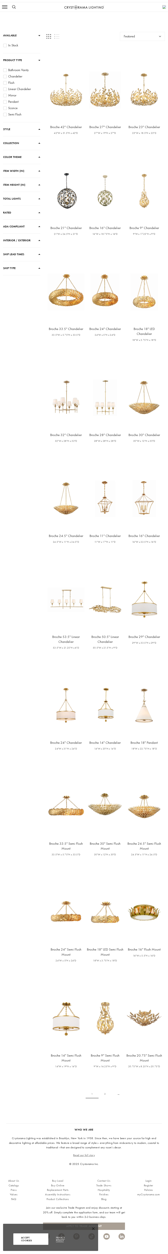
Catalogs (14, 1185)
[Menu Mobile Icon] (4, 7)
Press (14, 1190)
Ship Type (9, 268)
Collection (11, 143)
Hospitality (104, 1190)
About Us (13, 1180)
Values (14, 1194)
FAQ (13, 1199)
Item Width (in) (13, 171)
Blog (103, 1199)
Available (10, 35)
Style (6, 129)
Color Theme (12, 157)
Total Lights (12, 198)
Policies (148, 1190)
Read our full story (84, 1155)
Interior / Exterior (17, 240)
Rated (7, 212)
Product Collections (58, 1199)
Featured (129, 36)
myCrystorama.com (148, 1194)
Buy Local (57, 1180)
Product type (12, 60)
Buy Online (57, 1185)
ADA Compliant (14, 226)
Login (148, 1180)
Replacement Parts (57, 1190)
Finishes (104, 1194)
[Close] (93, 1229)
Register (148, 1185)
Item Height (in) (14, 185)
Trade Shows (103, 1185)
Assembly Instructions (57, 1194)
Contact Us (103, 1180)
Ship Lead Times (13, 254)
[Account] (164, 7)
